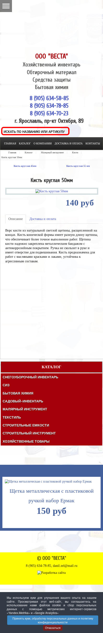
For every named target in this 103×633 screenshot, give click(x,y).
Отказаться (53, 628)
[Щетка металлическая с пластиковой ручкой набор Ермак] (48, 480)
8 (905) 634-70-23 (49, 113)
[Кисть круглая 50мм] (51, 191)
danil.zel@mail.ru (65, 566)
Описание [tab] (15, 219)
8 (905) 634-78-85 (49, 105)
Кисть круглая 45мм (25, 166)
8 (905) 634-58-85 (49, 98)
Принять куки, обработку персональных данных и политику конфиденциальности (52, 620)
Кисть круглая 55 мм (78, 166)
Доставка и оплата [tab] (42, 219)
